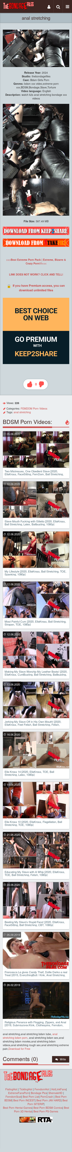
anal (16, 412)
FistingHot (11, 1089)
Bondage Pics (39, 1093)
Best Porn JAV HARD (48, 1100)
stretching (25, 412)
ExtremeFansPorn (18, 1093)
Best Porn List (31, 1096)
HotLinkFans (58, 1089)
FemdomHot (42, 1089)
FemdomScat (13, 1096)
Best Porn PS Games (45, 1111)
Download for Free (19, 1049)
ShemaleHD (55, 1093)
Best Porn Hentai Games (17, 1107)
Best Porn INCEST (24, 1100)
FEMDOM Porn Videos (34, 408)
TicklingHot (25, 1089)
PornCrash (47, 1096)
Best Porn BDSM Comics (47, 1107)
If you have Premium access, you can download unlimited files (39, 287)
